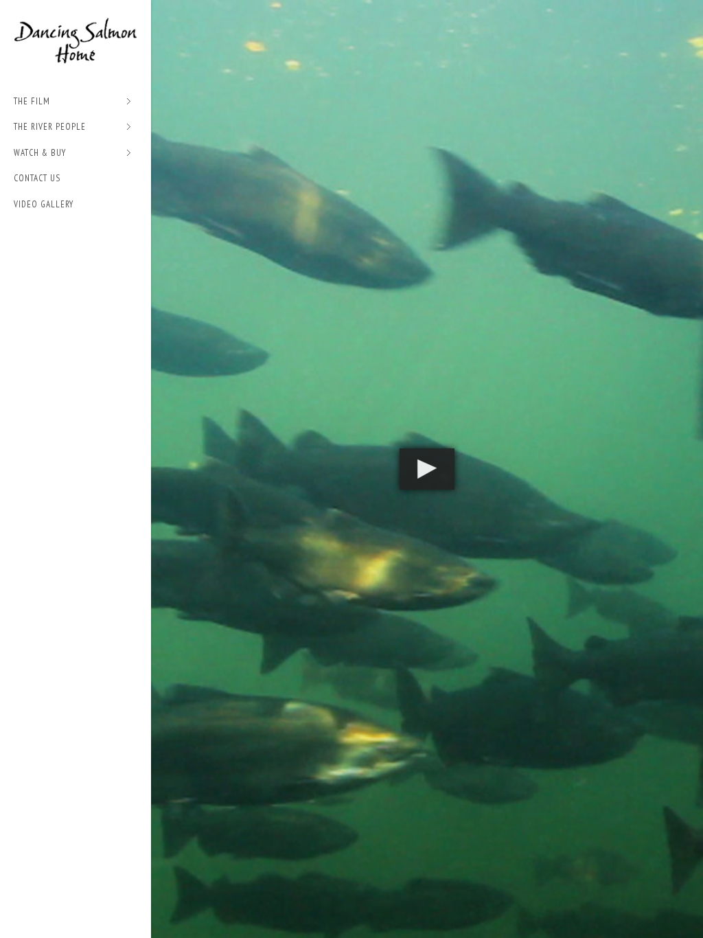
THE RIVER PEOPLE (50, 126)
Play (427, 469)
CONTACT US (37, 177)
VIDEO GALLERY (43, 202)
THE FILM (32, 99)
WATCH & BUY (40, 151)
